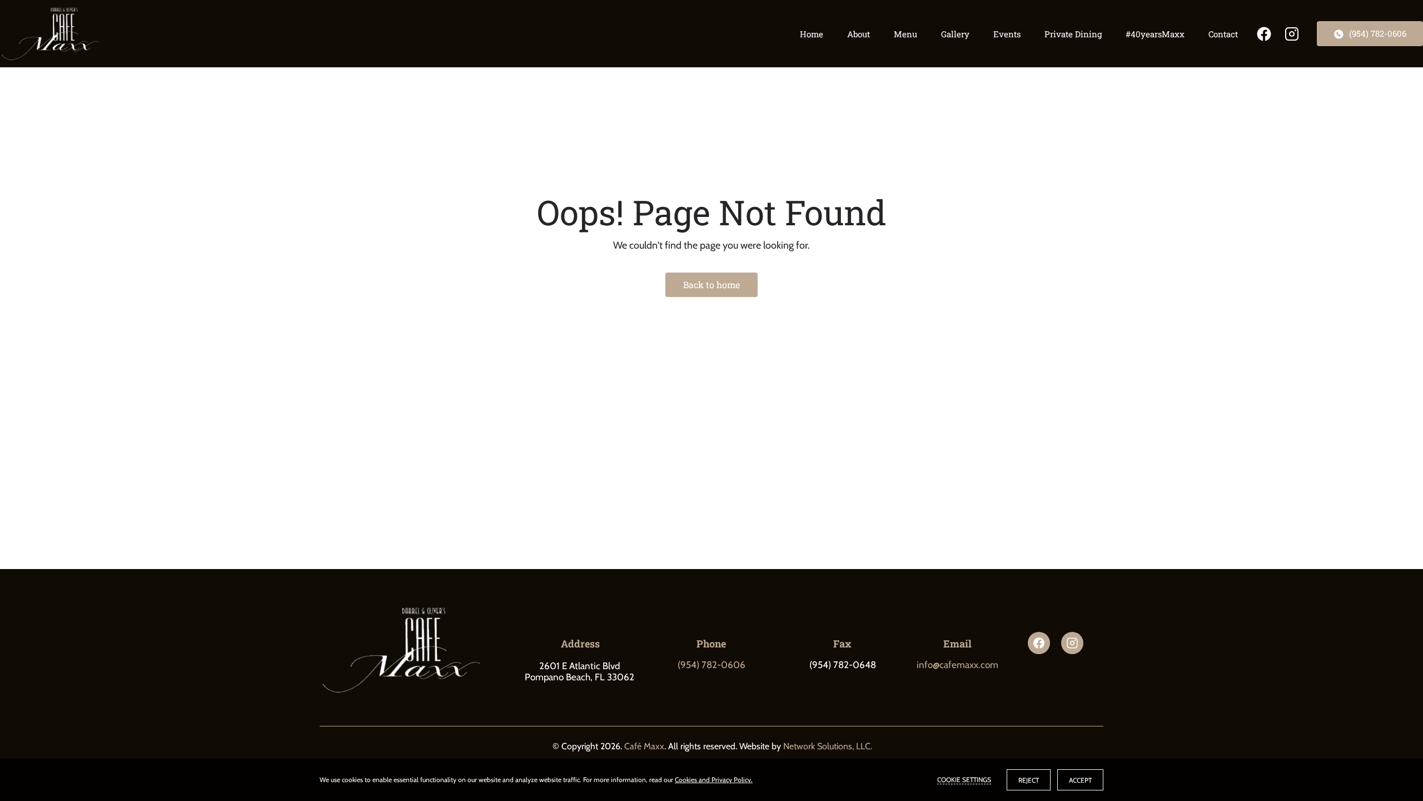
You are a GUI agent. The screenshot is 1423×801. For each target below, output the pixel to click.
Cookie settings (964, 779)
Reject (1028, 780)
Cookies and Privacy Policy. (714, 779)
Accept (1080, 780)
